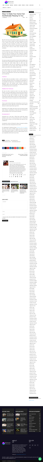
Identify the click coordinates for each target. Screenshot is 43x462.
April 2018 (31, 293)
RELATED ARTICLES (6, 181)
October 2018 (32, 283)
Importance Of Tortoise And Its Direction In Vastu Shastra (23, 419)
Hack (30, 62)
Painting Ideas (32, 97)
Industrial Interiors (33, 75)
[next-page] (4, 195)
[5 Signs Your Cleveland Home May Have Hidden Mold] (6, 186)
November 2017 (32, 301)
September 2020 (32, 247)
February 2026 (32, 146)
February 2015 (32, 352)
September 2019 (32, 266)
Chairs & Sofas (32, 26)
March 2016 (32, 332)
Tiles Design (32, 111)
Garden (31, 61)
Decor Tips (31, 37)
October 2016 (32, 321)
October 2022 (32, 208)
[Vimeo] (16, 176)
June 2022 (31, 214)
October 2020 (32, 246)
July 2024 (31, 175)
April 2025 (31, 161)
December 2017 (32, 299)
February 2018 (32, 296)
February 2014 (32, 371)
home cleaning (7, 140)
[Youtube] (21, 176)
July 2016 (31, 326)
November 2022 (32, 207)
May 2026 (31, 141)
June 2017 (31, 308)
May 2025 (31, 160)
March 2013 (32, 388)
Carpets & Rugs (32, 25)
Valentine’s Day (32, 119)
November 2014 (32, 357)
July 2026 (31, 138)
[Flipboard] (14, 175)
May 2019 (31, 272)
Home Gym (31, 67)
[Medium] (21, 175)
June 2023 (31, 196)
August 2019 (32, 268)
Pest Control (32, 98)
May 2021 (31, 235)
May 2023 (31, 197)
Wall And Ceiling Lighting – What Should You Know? (23, 424)
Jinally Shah (5, 17)
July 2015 (31, 344)
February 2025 (32, 164)
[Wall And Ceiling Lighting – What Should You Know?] (18, 424)
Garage (31, 59)
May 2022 (31, 216)
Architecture (32, 15)
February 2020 (32, 258)
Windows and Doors (33, 128)
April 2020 (31, 255)
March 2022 (32, 219)
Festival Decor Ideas (33, 50)
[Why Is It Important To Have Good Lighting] (18, 414)
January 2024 (32, 185)
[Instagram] (16, 175)
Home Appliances (33, 64)
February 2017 (32, 315)
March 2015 (32, 351)
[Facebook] (3, 148)
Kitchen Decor (32, 83)
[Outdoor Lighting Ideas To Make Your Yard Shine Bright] (4, 430)
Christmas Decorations (33, 28)
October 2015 (32, 340)
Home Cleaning (12, 10)
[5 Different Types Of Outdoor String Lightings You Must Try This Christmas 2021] (18, 430)
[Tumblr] (13, 148)
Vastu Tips (31, 120)
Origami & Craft (32, 95)
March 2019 (32, 276)
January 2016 (32, 335)
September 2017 (32, 304)
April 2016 (31, 330)
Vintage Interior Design (33, 123)
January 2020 (32, 260)
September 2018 (32, 285)
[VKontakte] (18, 176)
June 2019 (31, 271)
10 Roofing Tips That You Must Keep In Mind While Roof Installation (10, 419)
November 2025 (32, 150)
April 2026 (31, 142)
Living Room (32, 86)
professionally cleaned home (16, 141)
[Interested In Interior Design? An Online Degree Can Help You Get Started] (4, 424)
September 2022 (32, 210)
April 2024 (31, 180)
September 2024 (32, 172)
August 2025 (32, 155)
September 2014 (32, 360)
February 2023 (32, 202)
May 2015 (31, 348)
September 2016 (32, 322)
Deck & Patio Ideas (33, 33)
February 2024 (32, 183)
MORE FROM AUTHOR (14, 181)
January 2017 (32, 316)
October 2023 (32, 189)
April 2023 (31, 199)
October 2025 (32, 152)
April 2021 (31, 236)
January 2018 (32, 297)
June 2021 (31, 233)
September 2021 (32, 229)
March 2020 (32, 257)
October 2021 (32, 227)
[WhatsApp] (20, 148)
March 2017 (32, 313)
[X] (6, 148)
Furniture (31, 58)
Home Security (32, 72)
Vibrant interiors (32, 122)
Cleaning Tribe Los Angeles (22, 127)
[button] (39, 5)
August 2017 (32, 305)
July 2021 (31, 232)
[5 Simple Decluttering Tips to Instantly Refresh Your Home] (15, 186)
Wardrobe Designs (33, 127)
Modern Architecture (33, 89)
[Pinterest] (8, 148)
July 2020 (31, 250)
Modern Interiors (32, 91)
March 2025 (32, 163)
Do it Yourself (7, 10)
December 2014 (32, 355)
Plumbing (31, 100)
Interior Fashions (32, 78)
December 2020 (32, 243)
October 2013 (32, 377)
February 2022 (32, 221)
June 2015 (31, 346)
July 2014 (31, 363)
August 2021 (32, 230)
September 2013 (32, 379)
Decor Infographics (33, 36)
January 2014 (32, 373)
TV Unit (31, 116)
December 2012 (32, 393)
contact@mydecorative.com (21, 454)
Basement (31, 19)
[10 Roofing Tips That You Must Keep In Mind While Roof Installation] (4, 419)
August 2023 (32, 193)
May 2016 (31, 329)
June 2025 (31, 158)
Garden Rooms (31, 400)
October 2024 (32, 171)
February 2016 (32, 333)
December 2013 (32, 374)
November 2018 (32, 282)
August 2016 (32, 324)
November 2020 (32, 244)
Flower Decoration (33, 56)
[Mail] (20, 175)
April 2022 (31, 218)
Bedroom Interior (33, 22)
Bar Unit (31, 17)
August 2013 (32, 380)
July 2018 (31, 288)
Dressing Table (32, 44)
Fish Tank (31, 53)
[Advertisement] (28, 2)
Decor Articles (32, 34)
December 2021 (32, 224)
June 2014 (31, 365)
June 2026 (31, 139)
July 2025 (31, 157)
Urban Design (32, 117)
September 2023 (32, 191)
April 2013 (31, 387)
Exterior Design (32, 45)
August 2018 (32, 286)
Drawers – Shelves (33, 42)
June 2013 (31, 384)
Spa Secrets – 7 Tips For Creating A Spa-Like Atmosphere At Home (10, 414)
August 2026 (32, 136)
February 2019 (32, 277)
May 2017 (31, 310)
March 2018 (32, 294)
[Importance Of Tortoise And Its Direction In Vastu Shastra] (18, 418)
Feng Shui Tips (32, 48)
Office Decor (32, 94)
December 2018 (32, 280)
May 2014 (31, 366)
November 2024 (32, 169)
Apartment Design (33, 14)
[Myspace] (23, 175)
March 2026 (32, 144)
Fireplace (31, 51)
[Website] (20, 176)
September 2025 (32, 153)
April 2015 (31, 349)
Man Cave (31, 87)
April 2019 (31, 274)
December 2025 (32, 149)
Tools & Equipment (33, 112)
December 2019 (32, 261)
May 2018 (31, 291)
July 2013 (31, 382)
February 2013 (32, 390)
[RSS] (10, 176)
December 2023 (32, 186)
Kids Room (31, 81)
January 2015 (32, 354)
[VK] (18, 148)
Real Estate (31, 103)
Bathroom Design (33, 20)
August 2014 (32, 362)
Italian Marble (32, 80)
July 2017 (31, 307)
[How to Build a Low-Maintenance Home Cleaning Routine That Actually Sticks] (23, 186)
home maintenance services (7, 141)
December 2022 (32, 205)
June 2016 (31, 327)
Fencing (31, 47)
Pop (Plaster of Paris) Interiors (35, 101)
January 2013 (32, 391)
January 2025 (32, 166)
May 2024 (31, 178)
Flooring (31, 55)
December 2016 (32, 318)
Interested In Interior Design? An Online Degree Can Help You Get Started (10, 425)
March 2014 (32, 369)
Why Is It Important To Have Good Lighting (23, 414)
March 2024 (32, 182)
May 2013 (31, 385)
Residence (31, 105)
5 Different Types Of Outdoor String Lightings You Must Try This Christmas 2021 (23, 430)
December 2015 (32, 337)
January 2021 (32, 241)
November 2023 (32, 188)
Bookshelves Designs (33, 23)
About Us (9, 7)
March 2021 (32, 238)
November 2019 (32, 263)
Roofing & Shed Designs (34, 106)
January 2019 (32, 279)
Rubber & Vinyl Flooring (33, 108)
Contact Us (5, 7)
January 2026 (32, 147)
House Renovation (33, 73)
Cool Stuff (31, 31)
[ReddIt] (22, 148)
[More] (25, 148)
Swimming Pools (32, 109)
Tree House (32, 114)
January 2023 (32, 204)
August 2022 (32, 211)
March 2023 (32, 200)
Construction (32, 29)
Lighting (31, 84)
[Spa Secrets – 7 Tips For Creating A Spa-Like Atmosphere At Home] (4, 414)
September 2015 (32, 341)
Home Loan (32, 70)
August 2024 (32, 174)
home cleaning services (14, 140)
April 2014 (31, 368)
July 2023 (31, 194)
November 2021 (32, 225)
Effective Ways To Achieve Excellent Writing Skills (22, 155)
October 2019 (32, 265)
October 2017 (32, 302)
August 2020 (32, 249)
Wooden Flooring (32, 130)
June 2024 (31, 177)
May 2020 (31, 254)
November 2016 (32, 319)
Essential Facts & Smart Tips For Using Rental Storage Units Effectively (7, 155)
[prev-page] (2, 195)
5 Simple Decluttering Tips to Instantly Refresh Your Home (14, 190)
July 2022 (31, 213)
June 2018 (31, 290)
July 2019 (31, 269)
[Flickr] (12, 175)
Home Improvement (33, 69)
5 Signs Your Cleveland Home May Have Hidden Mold (5, 190)
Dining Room (32, 39)
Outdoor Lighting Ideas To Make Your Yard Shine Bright (10, 430)
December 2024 (32, 168)
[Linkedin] (10, 148)
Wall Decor (31, 125)
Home (3, 10)
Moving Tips (32, 92)
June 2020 (31, 252)
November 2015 (32, 338)
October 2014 (32, 358)
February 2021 (32, 240)
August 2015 (32, 343)
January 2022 (32, 222)
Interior (31, 76)
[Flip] (15, 148)
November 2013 (32, 376)
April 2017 (31, 312)
